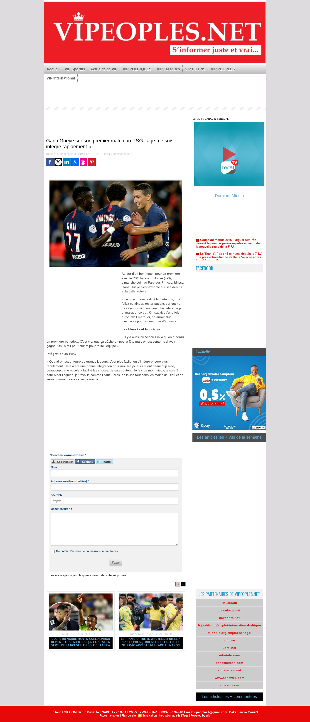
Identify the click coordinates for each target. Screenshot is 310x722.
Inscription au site (169, 715)
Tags (185, 715)
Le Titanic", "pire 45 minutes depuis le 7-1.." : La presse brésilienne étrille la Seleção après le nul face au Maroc (151, 642)
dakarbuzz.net (229, 610)
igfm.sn (229, 640)
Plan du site (128, 715)
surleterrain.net (229, 670)
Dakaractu (229, 603)
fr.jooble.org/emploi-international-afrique (229, 625)
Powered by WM (200, 715)
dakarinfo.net (229, 618)
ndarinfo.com (229, 655)
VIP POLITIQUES (137, 69)
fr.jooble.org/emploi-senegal (229, 633)
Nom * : (55, 467)
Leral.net (229, 648)
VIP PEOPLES (223, 69)
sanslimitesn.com (229, 663)
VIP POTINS (195, 69)
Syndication (149, 715)
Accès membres (109, 715)
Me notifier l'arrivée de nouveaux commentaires (87, 551)
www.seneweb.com (229, 678)
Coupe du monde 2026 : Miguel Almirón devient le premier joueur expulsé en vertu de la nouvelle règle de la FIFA (80, 642)
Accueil (53, 69)
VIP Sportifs (75, 69)
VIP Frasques (168, 69)
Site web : (57, 495)
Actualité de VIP (104, 69)
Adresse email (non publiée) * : (70, 481)
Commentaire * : (61, 509)
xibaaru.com (229, 685)
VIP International (61, 78)
